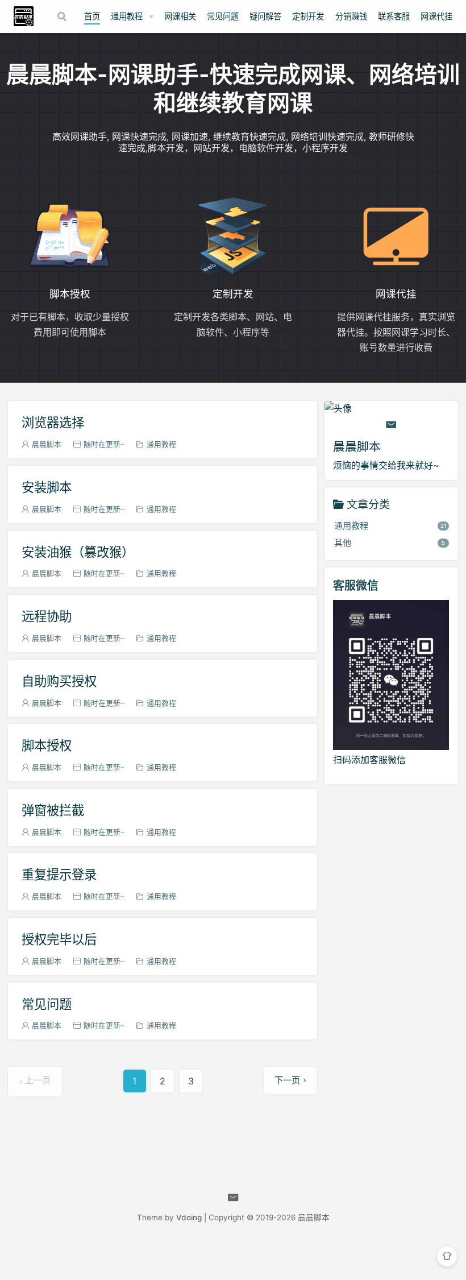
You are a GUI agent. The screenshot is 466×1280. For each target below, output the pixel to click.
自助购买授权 (59, 681)
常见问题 (223, 16)
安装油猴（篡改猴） (78, 552)
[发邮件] (391, 424)
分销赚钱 (351, 16)
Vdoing (189, 1217)
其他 (390, 542)
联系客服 (394, 16)
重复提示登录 (59, 874)
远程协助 (47, 616)
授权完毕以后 (59, 939)
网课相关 (180, 16)
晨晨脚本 (314, 1217)
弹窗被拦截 (53, 810)
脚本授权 (47, 745)
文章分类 (368, 504)
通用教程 (127, 16)
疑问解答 (265, 16)
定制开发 (308, 16)
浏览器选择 (53, 422)
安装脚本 (47, 487)
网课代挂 (436, 16)
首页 (92, 16)
